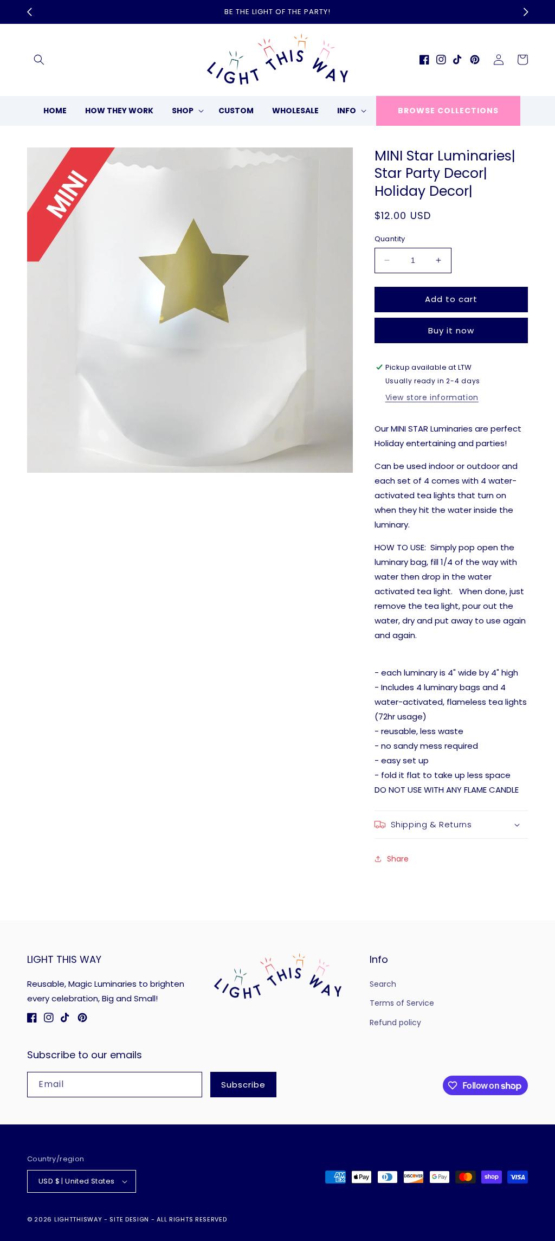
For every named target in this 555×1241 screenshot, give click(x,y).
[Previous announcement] (29, 12)
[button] (39, 60)
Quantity (390, 239)
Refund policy (395, 1022)
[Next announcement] (526, 12)
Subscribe (243, 1084)
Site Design (129, 1219)
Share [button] (398, 858)
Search (383, 984)
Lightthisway (78, 1219)
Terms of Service (402, 1003)
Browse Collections (448, 110)
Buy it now (451, 330)
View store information (432, 397)
